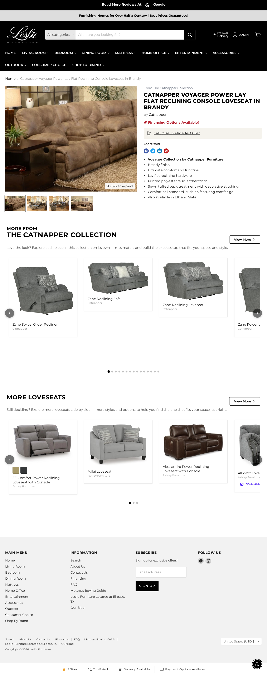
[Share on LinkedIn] (159, 150)
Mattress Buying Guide (88, 591)
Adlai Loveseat (100, 471)
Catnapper (157, 115)
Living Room (34, 53)
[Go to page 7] (130, 371)
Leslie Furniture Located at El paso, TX (31, 643)
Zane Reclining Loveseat (183, 305)
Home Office (154, 53)
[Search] (189, 35)
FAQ (74, 584)
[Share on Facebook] (146, 150)
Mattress (124, 53)
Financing (78, 578)
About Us (78, 566)
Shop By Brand (87, 65)
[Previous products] (9, 313)
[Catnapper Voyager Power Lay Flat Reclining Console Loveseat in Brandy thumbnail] (15, 203)
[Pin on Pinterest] (166, 150)
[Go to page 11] (144, 371)
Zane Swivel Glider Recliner (35, 324)
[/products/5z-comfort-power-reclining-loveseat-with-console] (43, 444)
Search (76, 560)
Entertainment (190, 53)
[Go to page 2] (112, 371)
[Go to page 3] (116, 371)
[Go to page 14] (155, 371)
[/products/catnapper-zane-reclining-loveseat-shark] (193, 281)
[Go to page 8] (134, 371)
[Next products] (257, 313)
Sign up (147, 586)
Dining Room (94, 53)
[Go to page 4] (119, 371)
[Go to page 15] (158, 371)
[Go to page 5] (123, 371)
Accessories (225, 53)
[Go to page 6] (126, 371)
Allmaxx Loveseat (252, 473)
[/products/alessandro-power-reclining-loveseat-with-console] (193, 443)
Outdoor (14, 65)
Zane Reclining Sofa (104, 299)
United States (239, 641)
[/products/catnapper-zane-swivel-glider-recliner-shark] (43, 290)
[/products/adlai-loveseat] (118, 445)
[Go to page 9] (137, 371)
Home (10, 53)
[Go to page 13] (151, 371)
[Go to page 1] (108, 371)
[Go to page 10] (141, 371)
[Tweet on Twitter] (152, 150)
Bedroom (64, 53)
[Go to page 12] (148, 371)
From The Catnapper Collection (168, 88)
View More (242, 240)
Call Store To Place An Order (177, 133)
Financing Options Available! (173, 122)
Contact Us (79, 572)
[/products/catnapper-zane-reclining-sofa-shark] (118, 277)
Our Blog (77, 608)
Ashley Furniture (24, 486)
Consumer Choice (49, 65)
